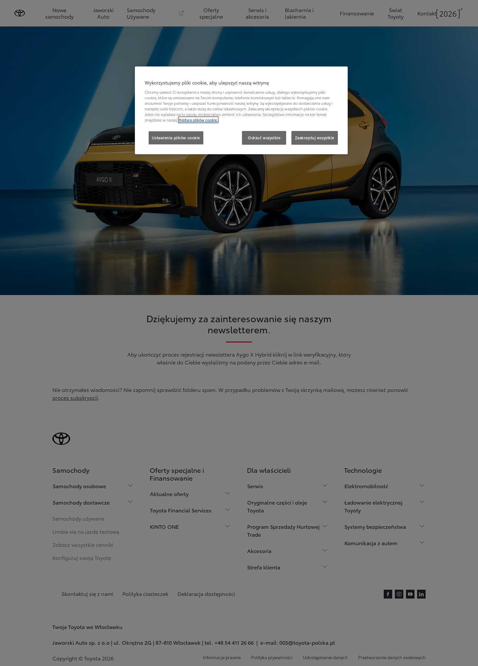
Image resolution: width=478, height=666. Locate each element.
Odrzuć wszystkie (264, 137)
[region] (241, 110)
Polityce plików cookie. (198, 119)
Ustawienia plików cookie (176, 137)
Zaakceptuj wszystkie (314, 137)
